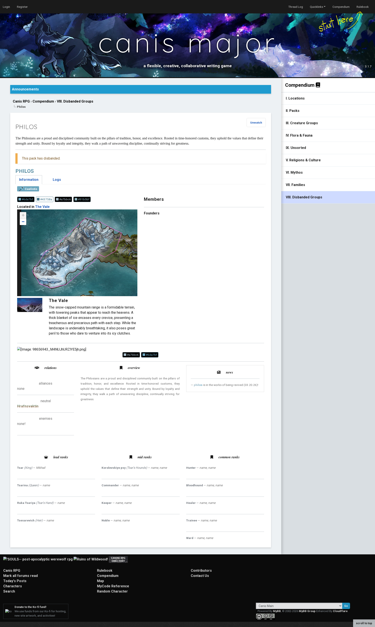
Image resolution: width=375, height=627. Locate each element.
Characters (12, 586)
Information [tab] (28, 180)
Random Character (112, 591)
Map (100, 581)
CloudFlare (340, 611)
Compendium (341, 6)
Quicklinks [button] (316, 6)
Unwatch (256, 122)
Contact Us (200, 576)
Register (22, 6)
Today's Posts (14, 581)
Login (6, 6)
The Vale (42, 207)
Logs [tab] (57, 180)
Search (9, 591)
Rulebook (363, 6)
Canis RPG (21, 101)
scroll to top (364, 623)
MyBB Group (307, 611)
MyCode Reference (113, 586)
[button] (23, 215)
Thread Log (295, 6)
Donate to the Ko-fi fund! (30, 607)
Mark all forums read (20, 576)
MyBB (277, 611)
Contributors (201, 570)
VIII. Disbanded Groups (75, 101)
